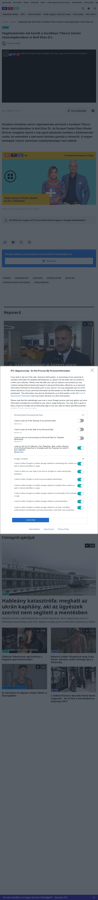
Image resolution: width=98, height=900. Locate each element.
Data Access (49, 529)
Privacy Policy (63, 529)
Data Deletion (34, 529)
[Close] (93, 371)
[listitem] (49, 415)
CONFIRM (30, 520)
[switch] (80, 420)
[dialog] (49, 450)
